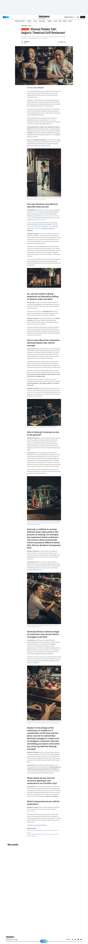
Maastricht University (40, 219)
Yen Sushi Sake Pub (38, 226)
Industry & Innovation (20, 21)
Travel (34, 21)
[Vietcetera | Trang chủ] (44, 17)
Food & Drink (42, 21)
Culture (29, 21)
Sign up (82, 17)
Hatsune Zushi (31, 811)
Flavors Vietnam (25, 29)
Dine (30, 25)
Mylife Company (35, 212)
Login (78, 17)
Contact (70, 21)
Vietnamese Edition (68, 17)
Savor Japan (51, 120)
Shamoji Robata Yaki (49, 228)
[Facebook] (72, 939)
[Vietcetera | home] (10, 937)
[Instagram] (78, 939)
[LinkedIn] (75, 939)
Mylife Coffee (48, 226)
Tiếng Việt (40, 87)
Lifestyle (49, 21)
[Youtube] (81, 939)
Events (55, 21)
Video (60, 21)
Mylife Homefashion (35, 228)
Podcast (65, 21)
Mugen (51, 134)
